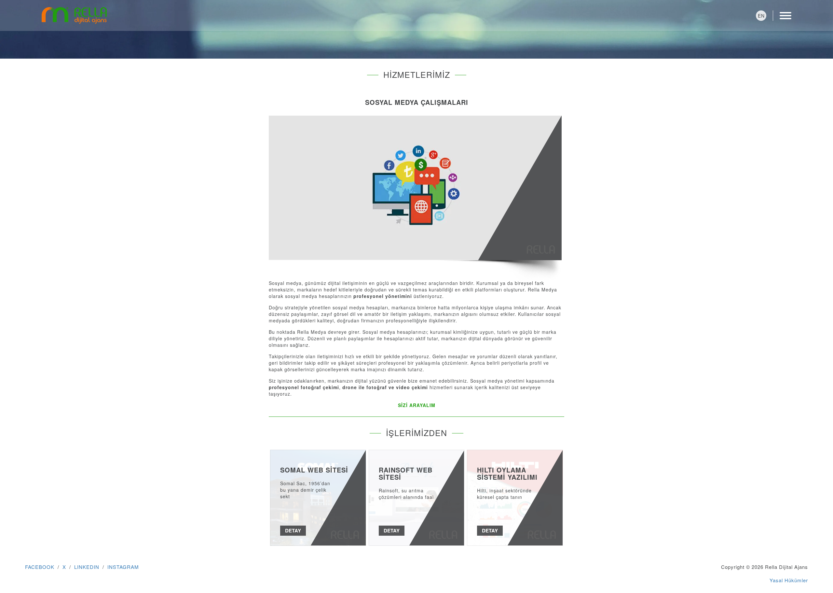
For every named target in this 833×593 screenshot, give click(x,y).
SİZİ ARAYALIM (416, 405)
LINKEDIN (86, 566)
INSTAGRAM (123, 566)
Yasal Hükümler (789, 580)
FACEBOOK (39, 566)
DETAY (293, 530)
